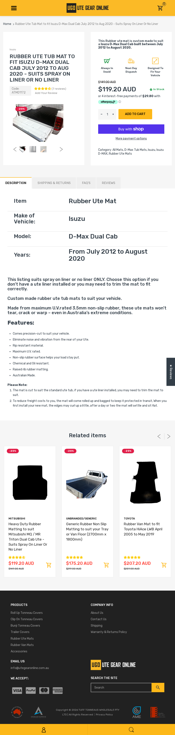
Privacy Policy (104, 714)
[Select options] (48, 565)
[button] (43, 89)
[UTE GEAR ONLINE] (88, 8)
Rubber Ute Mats (120, 153)
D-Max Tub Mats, (135, 150)
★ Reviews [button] (171, 371)
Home (7, 24)
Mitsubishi (17, 518)
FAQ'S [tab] (86, 183)
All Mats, (118, 150)
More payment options (131, 138)
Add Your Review (46, 93)
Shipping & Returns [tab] (54, 183)
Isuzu (13, 49)
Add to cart (135, 114)
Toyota (129, 518)
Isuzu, (152, 150)
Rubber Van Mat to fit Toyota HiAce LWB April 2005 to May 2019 (143, 529)
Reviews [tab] (108, 183)
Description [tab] (15, 183)
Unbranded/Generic (81, 518)
